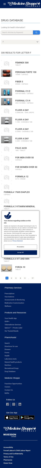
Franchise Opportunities (13, 384)
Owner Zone (7, 463)
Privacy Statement (17, 241)
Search (7, 343)
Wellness (8, 306)
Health (7, 356)
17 (32, 278)
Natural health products (13, 362)
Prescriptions (9, 294)
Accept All (20, 252)
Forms (7, 353)
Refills (7, 393)
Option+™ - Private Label (13, 328)
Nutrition (8, 365)
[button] (8, 404)
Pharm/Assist (10, 337)
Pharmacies (7, 460)
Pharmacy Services (13, 288)
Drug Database (10, 371)
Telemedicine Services (13, 325)
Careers (7, 387)
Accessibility (8, 447)
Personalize (20, 247)
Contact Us (9, 390)
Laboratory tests (11, 359)
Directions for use (11, 346)
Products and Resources (15, 313)
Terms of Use (8, 457)
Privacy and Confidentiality (13, 454)
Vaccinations (9, 297)
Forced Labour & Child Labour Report (16, 451)
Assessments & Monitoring (15, 300)
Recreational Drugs (12, 368)
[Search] (36, 32)
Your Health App (11, 318)
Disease (7, 349)
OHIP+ (7, 321)
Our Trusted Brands (11, 331)
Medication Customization (14, 303)
